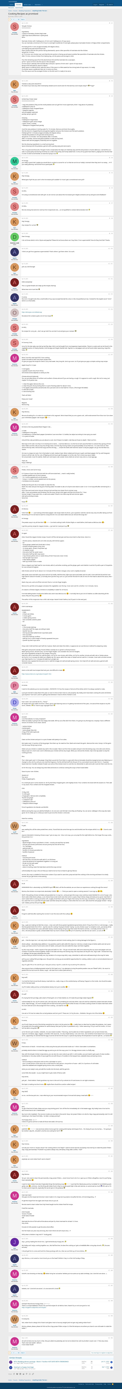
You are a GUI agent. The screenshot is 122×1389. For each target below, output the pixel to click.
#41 (112, 1156)
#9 (112, 233)
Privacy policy (98, 1384)
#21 (112, 506)
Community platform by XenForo (61, 1387)
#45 (112, 1255)
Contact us (81, 1384)
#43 (112, 1192)
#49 (112, 1316)
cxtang (107, 1363)
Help (105, 1384)
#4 (112, 157)
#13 (112, 294)
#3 (112, 96)
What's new (27, 4)
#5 (112, 173)
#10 (112, 248)
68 (18, 19)
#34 (112, 991)
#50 (112, 1338)
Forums (18, 4)
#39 (112, 1126)
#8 (112, 218)
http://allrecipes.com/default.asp (32, 312)
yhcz (15, 1363)
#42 (112, 1171)
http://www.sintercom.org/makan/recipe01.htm (36, 674)
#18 (112, 408)
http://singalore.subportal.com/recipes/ (34, 1307)
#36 (112, 1039)
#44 (112, 1238)
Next (22, 19)
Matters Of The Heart (30, 1369)
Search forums (19, 7)
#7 (112, 203)
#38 (112, 1103)
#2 (112, 81)
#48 (112, 1300)
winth (15, 1369)
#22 (112, 530)
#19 (112, 424)
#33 (112, 974)
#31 (112, 922)
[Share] (109, 23)
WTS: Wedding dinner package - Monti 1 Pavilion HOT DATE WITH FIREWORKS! (41, 1362)
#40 (112, 1141)
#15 (112, 324)
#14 (112, 309)
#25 (112, 682)
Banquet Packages (28, 1363)
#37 (112, 1088)
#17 (112, 354)
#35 (112, 1017)
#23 (112, 603)
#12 (112, 279)
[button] (32, 4)
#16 (112, 339)
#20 (112, 466)
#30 (112, 907)
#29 (112, 880)
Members (38, 4)
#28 (112, 822)
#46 (112, 1270)
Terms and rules (89, 1384)
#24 (112, 667)
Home (11, 4)
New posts (11, 7)
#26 (112, 699)
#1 (112, 23)
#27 (112, 714)
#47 (112, 1285)
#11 (112, 263)
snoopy (12, 16)
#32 (112, 937)
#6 (112, 188)
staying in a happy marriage (24, 1367)
